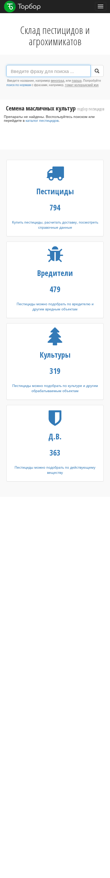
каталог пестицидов (42, 120)
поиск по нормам (18, 84)
